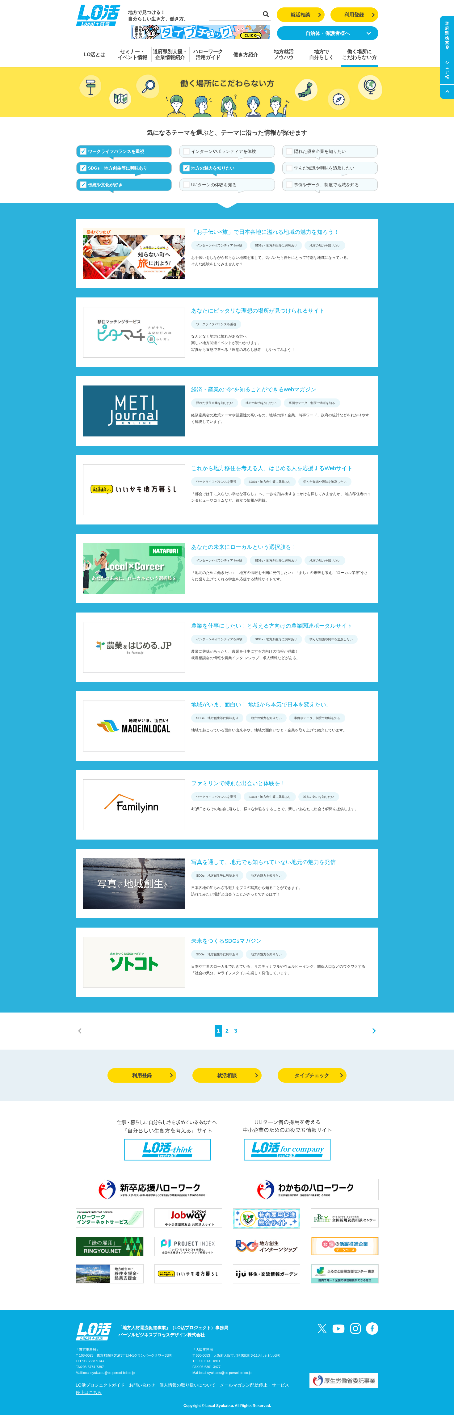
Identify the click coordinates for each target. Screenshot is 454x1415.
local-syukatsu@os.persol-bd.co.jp (108, 1373)
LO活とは (94, 54)
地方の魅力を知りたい (212, 168)
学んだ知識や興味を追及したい (324, 168)
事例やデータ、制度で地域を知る (326, 184)
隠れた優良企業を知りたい (320, 151)
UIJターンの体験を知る (214, 184)
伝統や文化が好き (105, 184)
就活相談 (300, 14)
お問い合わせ (142, 1385)
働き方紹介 (245, 54)
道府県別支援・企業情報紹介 (170, 54)
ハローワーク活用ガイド (208, 54)
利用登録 (354, 14)
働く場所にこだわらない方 (359, 54)
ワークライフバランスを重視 (116, 151)
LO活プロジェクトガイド (100, 1385)
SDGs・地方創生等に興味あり (117, 168)
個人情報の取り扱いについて (187, 1385)
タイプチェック (312, 1075)
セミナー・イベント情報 (132, 54)
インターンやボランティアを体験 (223, 151)
